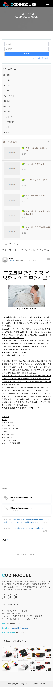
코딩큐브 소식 (8, 96)
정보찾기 (44, 58)
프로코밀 (5, 416)
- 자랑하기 (8, 127)
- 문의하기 (8, 132)
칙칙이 (4, 419)
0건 (12, 260)
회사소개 (6, 75)
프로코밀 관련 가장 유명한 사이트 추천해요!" (26, 275)
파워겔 (4, 431)
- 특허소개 (8, 90)
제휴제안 (6, 106)
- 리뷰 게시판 (9, 122)
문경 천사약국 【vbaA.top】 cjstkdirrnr (28, 528)
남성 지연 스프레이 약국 (11, 443)
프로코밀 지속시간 (9, 422)
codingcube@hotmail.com (17, 628)
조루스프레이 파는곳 (10, 428)
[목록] (48, 259)
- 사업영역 (8, 85)
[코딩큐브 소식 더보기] (48, 141)
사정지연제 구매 (8, 434)
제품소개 (6, 101)
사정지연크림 (7, 437)
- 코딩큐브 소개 (10, 80)
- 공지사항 (8, 117)
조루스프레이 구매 (9, 440)
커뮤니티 (6, 111)
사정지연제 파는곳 (9, 425)
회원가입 (36, 58)
